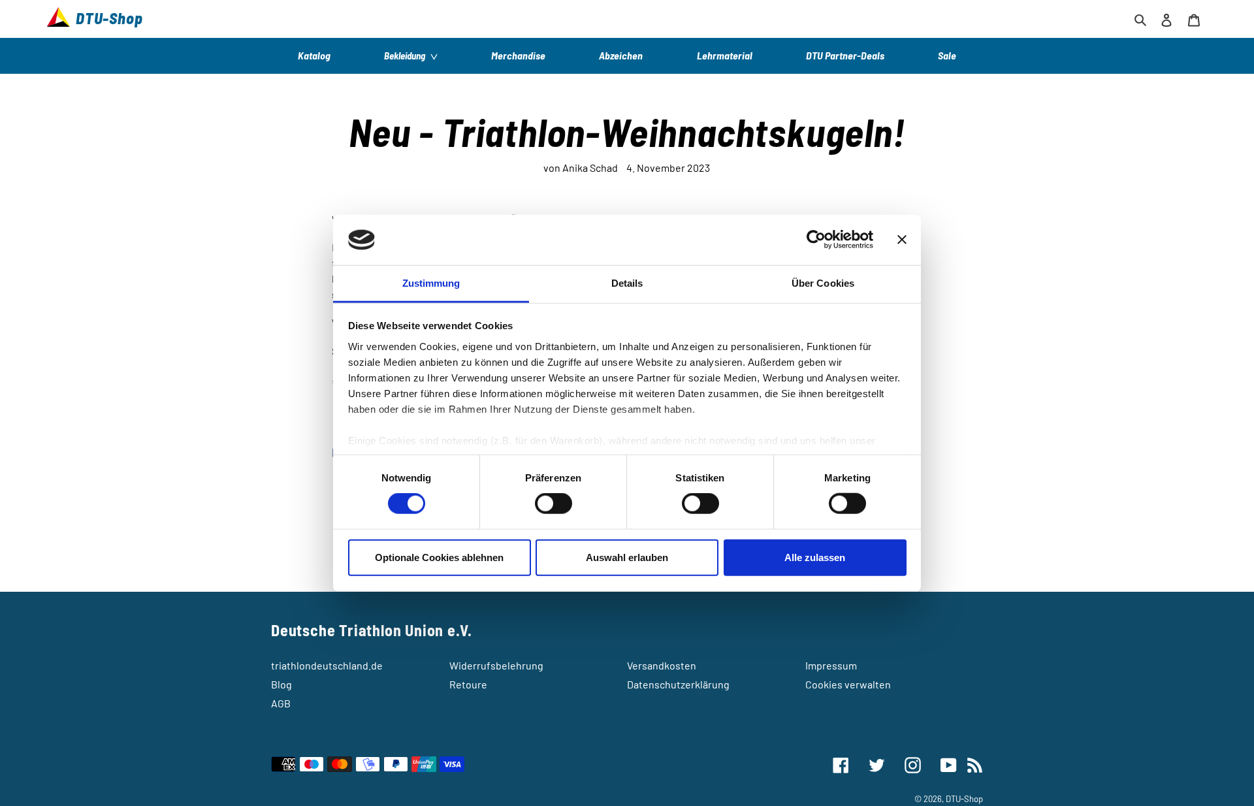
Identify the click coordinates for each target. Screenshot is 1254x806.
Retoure (468, 684)
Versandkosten (661, 665)
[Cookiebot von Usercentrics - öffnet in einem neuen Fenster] (816, 240)
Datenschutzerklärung (678, 684)
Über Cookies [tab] (823, 283)
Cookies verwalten (848, 684)
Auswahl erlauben (627, 556)
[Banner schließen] (902, 239)
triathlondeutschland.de (327, 665)
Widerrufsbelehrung (496, 665)
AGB (281, 703)
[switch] (553, 503)
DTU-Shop (964, 799)
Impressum (831, 665)
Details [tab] (627, 283)
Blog (281, 684)
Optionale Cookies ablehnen (439, 556)
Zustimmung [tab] (431, 283)
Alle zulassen (814, 556)
